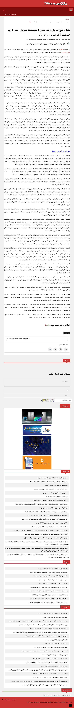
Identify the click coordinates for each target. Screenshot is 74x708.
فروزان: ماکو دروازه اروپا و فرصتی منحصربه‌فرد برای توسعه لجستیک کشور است (46, 511)
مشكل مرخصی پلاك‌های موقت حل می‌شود (55, 643)
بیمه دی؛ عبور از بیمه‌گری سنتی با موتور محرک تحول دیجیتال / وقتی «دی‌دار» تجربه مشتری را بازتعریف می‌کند (37, 621)
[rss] (2, 699)
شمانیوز (61, 49)
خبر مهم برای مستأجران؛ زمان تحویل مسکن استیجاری (52, 580)
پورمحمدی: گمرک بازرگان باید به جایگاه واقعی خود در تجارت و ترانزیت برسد (47, 515)
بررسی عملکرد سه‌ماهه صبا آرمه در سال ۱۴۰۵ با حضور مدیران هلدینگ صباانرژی (45, 538)
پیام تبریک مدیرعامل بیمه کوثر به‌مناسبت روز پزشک (53, 508)
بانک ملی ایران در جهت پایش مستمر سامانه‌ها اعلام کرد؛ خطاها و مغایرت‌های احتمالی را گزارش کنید (40, 530)
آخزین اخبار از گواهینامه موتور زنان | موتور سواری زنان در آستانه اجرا (48, 587)
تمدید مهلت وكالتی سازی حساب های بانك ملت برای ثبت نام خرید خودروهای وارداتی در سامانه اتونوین (39, 681)
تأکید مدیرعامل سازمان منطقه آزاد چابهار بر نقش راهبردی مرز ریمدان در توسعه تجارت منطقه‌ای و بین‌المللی (38, 670)
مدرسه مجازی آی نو (55, 695)
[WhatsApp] (60, 349)
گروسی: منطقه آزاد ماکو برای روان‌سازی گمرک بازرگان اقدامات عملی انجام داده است (44, 519)
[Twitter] (55, 349)
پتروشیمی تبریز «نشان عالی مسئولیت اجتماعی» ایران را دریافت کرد (49, 673)
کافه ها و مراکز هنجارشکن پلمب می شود (56, 640)
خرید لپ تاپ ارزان (66, 695)
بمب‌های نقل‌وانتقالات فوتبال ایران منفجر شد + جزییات (52, 478)
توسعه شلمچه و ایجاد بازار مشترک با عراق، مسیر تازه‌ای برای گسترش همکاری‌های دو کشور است (41, 504)
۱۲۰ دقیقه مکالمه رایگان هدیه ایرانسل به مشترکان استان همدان (49, 500)
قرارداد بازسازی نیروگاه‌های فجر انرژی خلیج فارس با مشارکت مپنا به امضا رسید (46, 534)
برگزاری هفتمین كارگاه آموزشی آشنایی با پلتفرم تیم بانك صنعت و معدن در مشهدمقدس (43, 625)
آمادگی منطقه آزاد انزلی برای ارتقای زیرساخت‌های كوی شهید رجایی (49, 527)
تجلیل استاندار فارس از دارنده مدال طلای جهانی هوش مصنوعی (50, 489)
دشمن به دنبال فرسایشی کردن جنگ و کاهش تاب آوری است (50, 647)
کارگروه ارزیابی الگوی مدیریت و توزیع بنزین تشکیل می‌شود (51, 523)
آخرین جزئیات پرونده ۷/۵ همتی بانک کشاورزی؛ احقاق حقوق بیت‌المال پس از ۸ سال (44, 651)
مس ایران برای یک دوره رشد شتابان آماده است (54, 655)
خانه (67, 19)
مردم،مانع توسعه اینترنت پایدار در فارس (56, 485)
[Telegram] (66, 349)
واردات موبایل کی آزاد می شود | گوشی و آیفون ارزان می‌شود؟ (50, 576)
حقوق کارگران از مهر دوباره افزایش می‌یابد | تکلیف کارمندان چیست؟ (48, 598)
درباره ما (14, 699)
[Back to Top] (70, 705)
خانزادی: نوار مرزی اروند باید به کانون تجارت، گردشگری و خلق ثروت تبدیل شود (46, 636)
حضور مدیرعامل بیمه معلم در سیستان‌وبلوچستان (54, 666)
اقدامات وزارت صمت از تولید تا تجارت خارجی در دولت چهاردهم (50, 658)
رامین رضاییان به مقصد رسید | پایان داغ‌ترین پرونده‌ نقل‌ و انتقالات (49, 595)
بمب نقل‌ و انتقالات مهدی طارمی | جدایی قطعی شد (53, 583)
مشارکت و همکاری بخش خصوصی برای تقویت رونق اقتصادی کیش (49, 677)
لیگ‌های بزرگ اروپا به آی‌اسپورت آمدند (56, 496)
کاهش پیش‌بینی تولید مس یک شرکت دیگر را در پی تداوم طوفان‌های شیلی (46, 662)
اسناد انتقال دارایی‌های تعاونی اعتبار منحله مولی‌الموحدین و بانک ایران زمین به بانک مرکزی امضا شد (40, 632)
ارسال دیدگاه (65, 406)
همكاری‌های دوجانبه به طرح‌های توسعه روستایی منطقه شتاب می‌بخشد (47, 628)
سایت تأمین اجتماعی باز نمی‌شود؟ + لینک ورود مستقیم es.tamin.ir (48, 481)
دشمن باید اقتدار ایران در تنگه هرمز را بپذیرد (55, 493)
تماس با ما (7, 699)
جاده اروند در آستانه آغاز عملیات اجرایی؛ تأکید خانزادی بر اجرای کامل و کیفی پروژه (44, 685)
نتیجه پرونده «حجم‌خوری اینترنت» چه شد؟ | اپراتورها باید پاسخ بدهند (48, 591)
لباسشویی (46, 695)
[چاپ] (30, 22)
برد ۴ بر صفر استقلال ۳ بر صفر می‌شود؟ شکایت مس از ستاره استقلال (48, 602)
